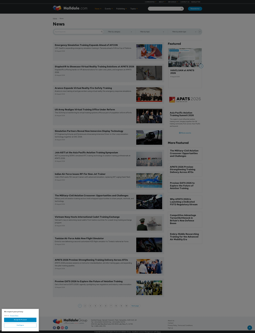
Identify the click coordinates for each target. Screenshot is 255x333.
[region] (20, 320)
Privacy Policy (14, 315)
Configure (20, 325)
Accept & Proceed (20, 320)
